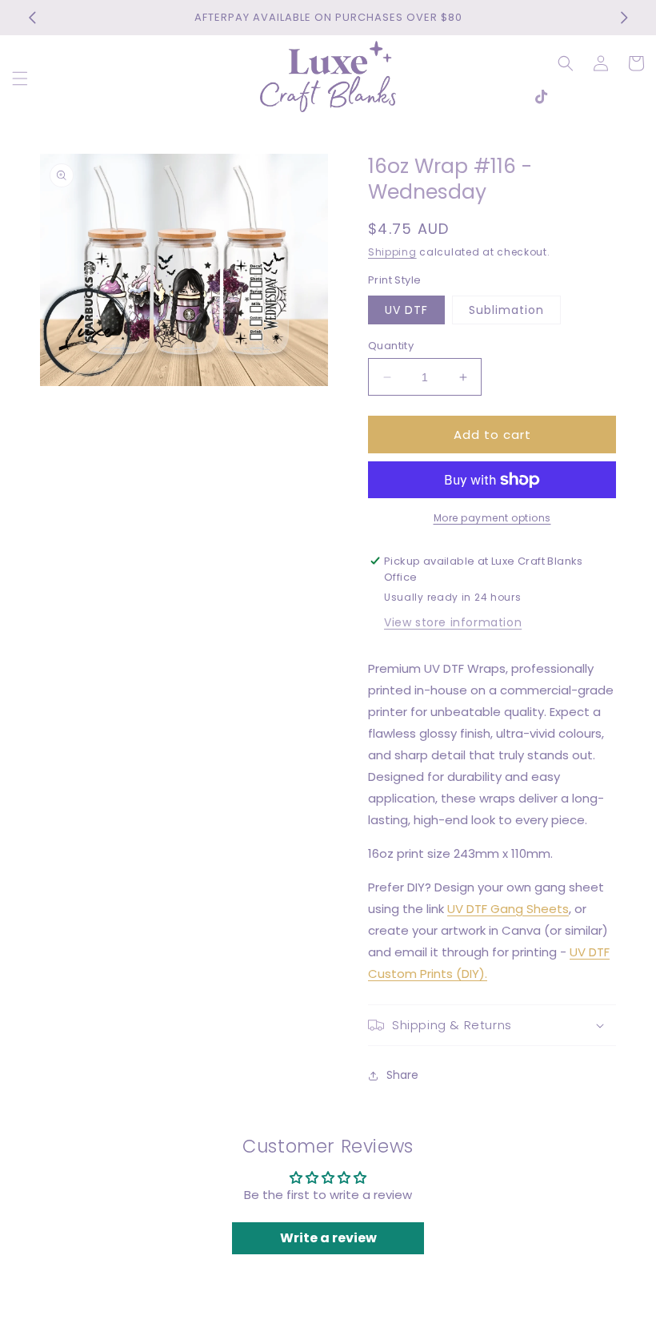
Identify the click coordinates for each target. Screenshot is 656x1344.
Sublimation (506, 310)
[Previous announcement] (32, 17)
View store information (453, 622)
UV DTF (406, 310)
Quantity (391, 345)
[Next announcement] (624, 17)
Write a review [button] (328, 1238)
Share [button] (402, 1075)
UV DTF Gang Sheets (508, 908)
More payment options (492, 518)
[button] (20, 78)
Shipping (392, 252)
